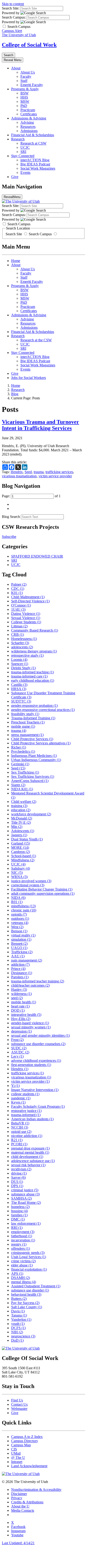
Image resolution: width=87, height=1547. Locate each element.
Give (14, 177)
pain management (26, 960)
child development (27, 1157)
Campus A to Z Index (27, 1437)
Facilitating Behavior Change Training (41, 889)
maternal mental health (30, 1152)
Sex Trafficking (25, 772)
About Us (27, 72)
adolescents (22, 647)
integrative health (26, 1015)
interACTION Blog (34, 160)
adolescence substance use (33, 1161)
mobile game (23, 726)
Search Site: (10, 8)
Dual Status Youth (27, 839)
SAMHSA (21, 1198)
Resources (27, 127)
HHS (24, 97)
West (17, 927)
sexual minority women (31, 1027)
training (19, 806)
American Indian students (32, 1119)
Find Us (17, 1400)
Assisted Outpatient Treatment (35, 1286)
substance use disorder (30, 1290)
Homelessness (24, 639)
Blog (14, 394)
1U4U (18, 609)
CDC (17, 589)
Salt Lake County (26, 1307)
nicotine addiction (26, 1136)
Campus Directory (24, 1441)
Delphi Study (23, 668)
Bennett (19, 944)
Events (25, 172)
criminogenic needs (28, 1253)
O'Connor (21, 605)
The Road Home (26, 1203)
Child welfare (23, 802)
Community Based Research (34, 630)
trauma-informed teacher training (37, 981)
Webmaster (19, 1409)
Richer (18, 747)
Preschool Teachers (28, 722)
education (20, 810)
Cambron (20, 852)
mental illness (23, 1282)
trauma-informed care (29, 676)
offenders (20, 1248)
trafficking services (59, 472)
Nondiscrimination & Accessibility (36, 1490)
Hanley (19, 990)
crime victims (23, 1261)
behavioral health (26, 1294)
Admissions (29, 131)
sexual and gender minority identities (40, 1035)
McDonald (21, 818)
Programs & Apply (25, 89)
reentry (18, 1244)
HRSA (18, 689)
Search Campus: (14, 17)
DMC (18, 1219)
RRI (17, 1228)
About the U (20, 1506)
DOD (18, 1010)
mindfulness (23, 906)
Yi (15, 1086)
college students (25, 1094)
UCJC (25, 147)
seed (17, 998)
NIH (17, 1332)
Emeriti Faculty (31, 85)
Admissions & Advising (28, 118)
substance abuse (25, 1194)
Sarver (18, 1177)
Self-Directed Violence (30, 601)
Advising (27, 122)
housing (19, 1211)
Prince (18, 969)
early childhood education (32, 680)
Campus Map (21, 1445)
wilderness (21, 994)
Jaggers (19, 835)
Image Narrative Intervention (34, 1090)
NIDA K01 (22, 789)
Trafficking (21, 952)
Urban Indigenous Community (36, 760)
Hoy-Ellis (20, 1019)
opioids (19, 914)
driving (19, 1173)
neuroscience (23, 1336)
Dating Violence (25, 614)
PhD (23, 106)
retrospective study (27, 655)
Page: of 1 (31, 496)
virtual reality (23, 935)
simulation (21, 939)
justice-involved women (31, 881)
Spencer (19, 664)
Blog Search (11, 517)
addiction (20, 964)
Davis (18, 1311)
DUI (17, 1182)
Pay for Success (25, 1303)
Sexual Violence (25, 618)
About (15, 68)
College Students (26, 622)
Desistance (21, 973)
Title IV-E (21, 822)
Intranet (16, 1462)
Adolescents (22, 831)
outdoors (20, 918)
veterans (19, 923)
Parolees (20, 977)
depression (21, 1031)
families (19, 1215)
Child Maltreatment (28, 597)
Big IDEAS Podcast (35, 164)
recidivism (21, 1169)
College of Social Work (29, 45)
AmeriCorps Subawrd (29, 781)
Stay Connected (22, 156)
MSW (24, 101)
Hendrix (17, 472)
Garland (20, 843)
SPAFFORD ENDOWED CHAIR (37, 556)
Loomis (19, 660)
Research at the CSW (36, 340)
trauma (39, 472)
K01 (17, 593)
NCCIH (19, 1127)
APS (17, 1274)
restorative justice (26, 1111)
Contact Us (19, 1404)
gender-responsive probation (34, 705)
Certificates (28, 114)
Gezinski (20, 764)
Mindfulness (22, 860)
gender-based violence (30, 1023)
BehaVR (20, 1123)
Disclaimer (19, 1494)
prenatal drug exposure (30, 1148)
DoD (17, 1340)
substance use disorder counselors (38, 1044)
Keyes (18, 1102)
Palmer (18, 584)
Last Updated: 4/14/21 (18, 1543)
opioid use (21, 1132)
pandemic (20, 1098)
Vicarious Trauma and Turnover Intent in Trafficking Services (40, 425)
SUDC (18, 1048)
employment (22, 1232)
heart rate (20, 1006)
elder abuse (22, 1265)
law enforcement (26, 1223)
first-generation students (31, 1065)
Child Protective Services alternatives (41, 743)
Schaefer (20, 643)
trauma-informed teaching (32, 672)
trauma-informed (26, 1115)
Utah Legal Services (28, 1257)
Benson (19, 931)
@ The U (18, 1458)
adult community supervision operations (42, 893)
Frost (17, 1040)
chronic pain (23, 910)
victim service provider (55, 476)
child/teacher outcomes (30, 985)
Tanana (19, 1315)
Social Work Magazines (37, 168)
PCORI (19, 1144)
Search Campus (40, 234)
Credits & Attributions (27, 1502)
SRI (23, 152)
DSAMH (20, 1278)
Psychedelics (23, 751)
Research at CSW (33, 143)
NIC (17, 873)
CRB (17, 634)
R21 (17, 1140)
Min (16, 827)
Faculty (25, 76)
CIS (14, 1449)
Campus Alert (12, 31)
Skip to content (13, 4)
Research (18, 139)
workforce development (31, 814)
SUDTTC (21, 701)
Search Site (14, 234)
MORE (20, 847)
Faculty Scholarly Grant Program (38, 1106)
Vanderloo (21, 1319)
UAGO (19, 948)
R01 (17, 902)
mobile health (23, 1002)
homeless (20, 1207)
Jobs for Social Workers (28, 378)
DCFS (18, 1328)
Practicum (27, 110)
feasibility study (25, 714)
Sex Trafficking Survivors (32, 776)
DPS (17, 1186)
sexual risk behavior (28, 1165)
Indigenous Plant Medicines (34, 756)
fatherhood (21, 1236)
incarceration (23, 1240)
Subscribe (9, 537)
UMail (16, 1453)
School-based (23, 856)
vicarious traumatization (19, 476)
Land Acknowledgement (29, 1466)
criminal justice (24, 1190)
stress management (27, 735)
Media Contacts (22, 1510)
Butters (19, 1299)
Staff (23, 81)
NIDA (18, 898)
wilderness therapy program (34, 651)
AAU (18, 956)
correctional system (27, 885)
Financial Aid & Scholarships (32, 135)
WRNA (19, 877)
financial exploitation (29, 1269)
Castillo (19, 685)
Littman (19, 626)
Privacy (16, 1498)
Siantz (18, 785)
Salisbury (20, 868)
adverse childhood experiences (36, 1061)
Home (15, 261)
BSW (24, 93)
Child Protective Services (32, 739)
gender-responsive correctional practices (43, 710)
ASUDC (20, 1052)
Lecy (17, 1056)
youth (18, 1324)
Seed (28, 472)
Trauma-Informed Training (33, 718)
